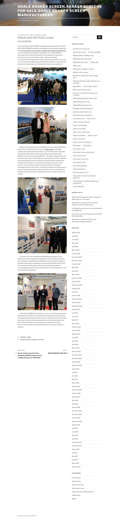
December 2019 (77, 411)
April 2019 (75, 439)
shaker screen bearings (80, 125)
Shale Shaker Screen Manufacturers (83, 492)
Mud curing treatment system (82, 89)
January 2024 (76, 295)
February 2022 (76, 351)
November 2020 (77, 390)
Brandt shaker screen (79, 52)
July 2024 (75, 292)
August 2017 (76, 449)
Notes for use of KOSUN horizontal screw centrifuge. (85, 94)
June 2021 (75, 376)
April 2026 (75, 246)
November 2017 (77, 442)
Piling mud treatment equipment (82, 115)
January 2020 (76, 407)
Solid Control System (79, 169)
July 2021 (75, 372)
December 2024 (77, 278)
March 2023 (75, 323)
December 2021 (77, 355)
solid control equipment (80, 165)
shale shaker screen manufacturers (83, 152)
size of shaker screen (79, 162)
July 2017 (75, 453)
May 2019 (75, 435)
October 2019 (76, 418)
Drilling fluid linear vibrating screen (83, 55)
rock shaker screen (78, 118)
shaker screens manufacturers (82, 142)
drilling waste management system (83, 69)
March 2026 (75, 250)
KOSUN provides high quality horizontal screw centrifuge (86, 82)
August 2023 (76, 309)
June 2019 (75, 432)
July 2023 (75, 313)
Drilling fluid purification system (82, 59)
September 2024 (77, 285)
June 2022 (75, 337)
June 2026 (75, 239)
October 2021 (76, 362)
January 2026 (76, 253)
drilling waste (77, 65)
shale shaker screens (79, 155)
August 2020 (76, 397)
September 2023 (77, 306)
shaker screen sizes (79, 139)
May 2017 (75, 456)
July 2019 (75, 428)
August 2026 (76, 232)
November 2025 (77, 260)
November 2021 (77, 358)
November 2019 (77, 414)
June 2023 (75, 316)
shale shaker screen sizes (80, 159)
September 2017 (77, 446)
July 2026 (75, 236)
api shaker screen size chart (81, 49)
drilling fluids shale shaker (80, 62)
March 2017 (75, 463)
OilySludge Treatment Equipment (83, 108)
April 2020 (75, 404)
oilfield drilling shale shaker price (82, 105)
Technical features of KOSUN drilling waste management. (86, 182)
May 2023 (75, 320)
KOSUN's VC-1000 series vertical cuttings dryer (85, 76)
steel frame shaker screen (81, 172)
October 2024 (76, 281)
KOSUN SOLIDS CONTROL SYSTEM (32, 339)
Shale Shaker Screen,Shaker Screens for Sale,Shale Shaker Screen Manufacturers (60, 10)
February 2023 (76, 327)
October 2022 (76, 330)
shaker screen (91, 118)
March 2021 (75, 383)
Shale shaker (77, 145)
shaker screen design (79, 128)
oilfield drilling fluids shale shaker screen (85, 98)
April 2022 (75, 344)
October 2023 (76, 302)
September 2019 (77, 421)
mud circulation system (90, 86)
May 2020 (75, 400)
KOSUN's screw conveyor (80, 72)
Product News (25, 337)
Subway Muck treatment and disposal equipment (84, 177)
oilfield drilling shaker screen (81, 102)
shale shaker (49, 149)
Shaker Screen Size (78, 485)
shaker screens (92, 135)
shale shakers (87, 145)
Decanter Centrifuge (94, 52)
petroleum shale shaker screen (82, 112)
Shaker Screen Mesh (79, 135)
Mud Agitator (77, 86)
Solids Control (76, 495)
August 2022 (76, 334)
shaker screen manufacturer (81, 132)
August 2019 (76, 425)
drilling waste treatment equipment (54, 51)
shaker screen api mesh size (81, 122)
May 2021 (75, 379)
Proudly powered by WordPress (26, 515)
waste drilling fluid (78, 186)
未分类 (74, 499)
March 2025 (75, 274)
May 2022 (75, 341)
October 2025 (76, 264)
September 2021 (77, 365)
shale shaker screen (38, 35)
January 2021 (76, 386)
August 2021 (76, 369)
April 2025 (75, 271)
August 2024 (76, 288)
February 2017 (76, 467)
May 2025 (75, 267)
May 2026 (75, 243)
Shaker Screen (76, 481)
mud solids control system (32, 51)
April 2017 (75, 460)
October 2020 (76, 393)
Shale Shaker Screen (78, 488)
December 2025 (77, 257)
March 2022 (75, 348)
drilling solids (94, 62)
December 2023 (77, 299)
